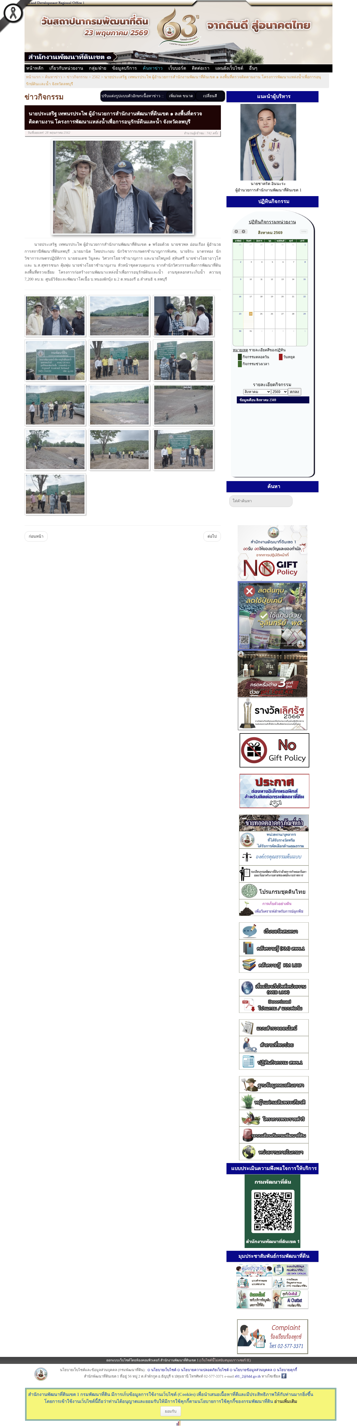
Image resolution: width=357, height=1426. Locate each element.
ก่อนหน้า (36, 536)
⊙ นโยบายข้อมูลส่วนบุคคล (251, 1370)
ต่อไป (212, 536)
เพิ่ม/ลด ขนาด (181, 96)
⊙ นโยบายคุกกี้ (285, 1370)
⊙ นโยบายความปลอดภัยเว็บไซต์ (203, 1370)
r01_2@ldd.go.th (248, 1376)
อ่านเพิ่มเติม (285, 1401)
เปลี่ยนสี (210, 96)
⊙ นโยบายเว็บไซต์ (161, 1370)
